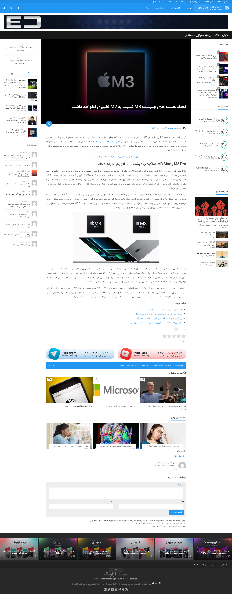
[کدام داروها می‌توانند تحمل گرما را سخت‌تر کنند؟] (162, 436)
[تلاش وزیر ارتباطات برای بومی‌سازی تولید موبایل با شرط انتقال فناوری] (32, 120)
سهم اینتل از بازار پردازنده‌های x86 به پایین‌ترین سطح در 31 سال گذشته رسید (16, 132)
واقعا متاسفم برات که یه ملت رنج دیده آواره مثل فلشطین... (17, 236)
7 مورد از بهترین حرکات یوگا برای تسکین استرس (206, 254)
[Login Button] (4, 8)
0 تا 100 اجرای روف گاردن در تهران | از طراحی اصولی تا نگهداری (205, 245)
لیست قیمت (159, 8)
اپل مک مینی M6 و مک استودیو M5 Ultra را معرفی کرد (15, 96)
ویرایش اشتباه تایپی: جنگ (21, 244)
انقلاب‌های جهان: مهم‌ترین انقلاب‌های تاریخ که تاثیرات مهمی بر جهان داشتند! (213, 220)
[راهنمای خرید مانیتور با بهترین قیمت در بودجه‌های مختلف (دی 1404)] (97, 549)
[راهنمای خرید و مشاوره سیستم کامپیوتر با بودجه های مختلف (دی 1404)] (174, 549)
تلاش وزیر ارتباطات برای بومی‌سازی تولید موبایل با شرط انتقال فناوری (16, 120)
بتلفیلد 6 (162, 1)
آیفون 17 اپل (173, 1)
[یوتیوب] (152, 354)
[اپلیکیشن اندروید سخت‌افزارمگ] (123, 589)
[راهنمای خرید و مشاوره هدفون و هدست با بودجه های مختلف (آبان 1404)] (213, 549)
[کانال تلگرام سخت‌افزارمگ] (119, 589)
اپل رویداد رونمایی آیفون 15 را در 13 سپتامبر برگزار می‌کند (116, 156)
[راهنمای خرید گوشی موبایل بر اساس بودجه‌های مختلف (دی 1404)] (135, 549)
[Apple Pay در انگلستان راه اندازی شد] (69, 390)
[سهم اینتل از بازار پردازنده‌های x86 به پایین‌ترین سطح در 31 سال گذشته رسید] (32, 132)
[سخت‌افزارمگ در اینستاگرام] (116, 589)
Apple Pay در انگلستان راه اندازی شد (79, 406)
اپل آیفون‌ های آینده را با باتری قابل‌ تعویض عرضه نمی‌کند (159, 318)
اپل (176, 329)
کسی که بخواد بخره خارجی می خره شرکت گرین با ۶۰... (18, 225)
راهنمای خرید (175, 8)
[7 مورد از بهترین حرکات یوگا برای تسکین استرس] (222, 254)
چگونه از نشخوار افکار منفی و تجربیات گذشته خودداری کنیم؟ (69, 447)
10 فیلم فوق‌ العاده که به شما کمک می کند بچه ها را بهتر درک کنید (117, 447)
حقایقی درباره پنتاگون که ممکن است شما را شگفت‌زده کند (205, 235)
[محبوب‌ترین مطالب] (12, 73)
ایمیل (111, 501)
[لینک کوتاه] (150, 128)
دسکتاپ (189, 35)
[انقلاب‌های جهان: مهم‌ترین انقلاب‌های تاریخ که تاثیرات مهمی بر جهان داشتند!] (211, 206)
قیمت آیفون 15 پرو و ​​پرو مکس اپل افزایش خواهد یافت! (159, 314)
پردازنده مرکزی (203, 35)
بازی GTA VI (222, 1)
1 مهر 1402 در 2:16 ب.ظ (162, 463)
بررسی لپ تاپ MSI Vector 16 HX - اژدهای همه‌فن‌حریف (208, 169)
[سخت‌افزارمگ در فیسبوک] (112, 589)
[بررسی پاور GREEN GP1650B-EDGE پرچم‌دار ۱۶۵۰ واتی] (223, 57)
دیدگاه (178, 456)
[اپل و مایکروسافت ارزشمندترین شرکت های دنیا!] (116, 390)
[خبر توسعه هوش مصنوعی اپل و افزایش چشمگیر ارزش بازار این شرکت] (163, 390)
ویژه (147, 8)
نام (182, 501)
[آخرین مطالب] (29, 73)
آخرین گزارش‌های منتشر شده (108, 141)
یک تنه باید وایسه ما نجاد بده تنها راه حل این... (17, 185)
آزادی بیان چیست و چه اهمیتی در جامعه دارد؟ (207, 263)
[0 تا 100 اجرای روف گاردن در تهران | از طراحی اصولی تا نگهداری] (222, 244)
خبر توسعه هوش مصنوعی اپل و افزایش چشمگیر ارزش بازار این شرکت (165, 407)
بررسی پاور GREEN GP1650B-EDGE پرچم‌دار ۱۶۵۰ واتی (206, 57)
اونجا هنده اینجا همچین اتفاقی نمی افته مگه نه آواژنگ (18, 175)
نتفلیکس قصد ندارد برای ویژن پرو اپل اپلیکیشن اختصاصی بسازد (156, 322)
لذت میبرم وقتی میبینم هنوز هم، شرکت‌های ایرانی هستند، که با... (19, 205)
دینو (154, 1)
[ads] (116, 22)
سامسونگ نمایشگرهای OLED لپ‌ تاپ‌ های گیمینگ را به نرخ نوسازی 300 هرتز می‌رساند (207, 69)
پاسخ (175, 468)
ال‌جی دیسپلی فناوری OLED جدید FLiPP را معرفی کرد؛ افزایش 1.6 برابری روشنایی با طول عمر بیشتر (207, 94)
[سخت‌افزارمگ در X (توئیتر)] (108, 589)
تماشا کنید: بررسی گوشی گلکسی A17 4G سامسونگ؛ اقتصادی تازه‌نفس (207, 157)
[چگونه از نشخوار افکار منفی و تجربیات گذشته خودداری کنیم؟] (69, 436)
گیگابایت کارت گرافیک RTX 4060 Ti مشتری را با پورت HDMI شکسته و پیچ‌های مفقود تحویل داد (206, 81)
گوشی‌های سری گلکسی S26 (190, 1)
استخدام (195, 564)
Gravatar (164, 526)
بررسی (189, 8)
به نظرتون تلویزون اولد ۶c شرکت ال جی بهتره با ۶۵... (18, 215)
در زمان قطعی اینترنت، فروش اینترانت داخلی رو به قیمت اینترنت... (17, 156)
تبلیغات (203, 564)
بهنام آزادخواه (172, 128)
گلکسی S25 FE (208, 1)
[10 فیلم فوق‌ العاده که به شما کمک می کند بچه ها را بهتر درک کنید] (116, 436)
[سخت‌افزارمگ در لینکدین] (105, 589)
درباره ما (212, 564)
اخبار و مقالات (203, 8)
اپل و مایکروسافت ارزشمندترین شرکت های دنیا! (122, 406)
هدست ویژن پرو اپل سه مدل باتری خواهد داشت (162, 309)
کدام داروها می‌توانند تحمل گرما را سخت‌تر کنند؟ (165, 446)
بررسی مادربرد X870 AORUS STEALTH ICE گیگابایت (210, 144)
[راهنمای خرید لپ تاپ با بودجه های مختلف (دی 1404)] (58, 549)
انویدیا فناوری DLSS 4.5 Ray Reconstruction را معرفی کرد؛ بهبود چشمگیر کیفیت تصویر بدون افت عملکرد (15, 84)
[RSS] (126, 589)
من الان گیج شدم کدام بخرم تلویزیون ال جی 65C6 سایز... (17, 195)
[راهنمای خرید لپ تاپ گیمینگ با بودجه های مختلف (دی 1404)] (19, 549)
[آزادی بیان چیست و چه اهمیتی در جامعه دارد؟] (222, 263)
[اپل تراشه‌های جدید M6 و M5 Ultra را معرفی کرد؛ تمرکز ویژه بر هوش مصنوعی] (32, 108)
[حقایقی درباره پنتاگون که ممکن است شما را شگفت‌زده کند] (222, 234)
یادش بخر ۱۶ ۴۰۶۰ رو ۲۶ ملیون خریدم (17, 165)
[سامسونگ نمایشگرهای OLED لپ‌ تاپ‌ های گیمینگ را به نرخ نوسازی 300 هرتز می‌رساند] (223, 69)
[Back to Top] (116, 570)
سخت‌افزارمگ (223, 564)
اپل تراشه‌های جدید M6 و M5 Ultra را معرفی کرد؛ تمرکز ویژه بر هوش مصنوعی (145, 365)
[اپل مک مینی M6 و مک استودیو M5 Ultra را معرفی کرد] (32, 96)
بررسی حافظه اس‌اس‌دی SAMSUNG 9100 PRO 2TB (207, 132)
